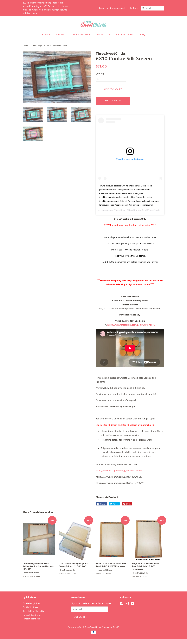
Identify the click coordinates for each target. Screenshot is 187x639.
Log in (102, 8)
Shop (60, 34)
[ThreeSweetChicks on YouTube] (132, 604)
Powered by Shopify (111, 627)
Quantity (100, 73)
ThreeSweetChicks (93, 627)
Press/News (81, 34)
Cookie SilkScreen (30, 607)
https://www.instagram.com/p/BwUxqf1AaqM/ (131, 324)
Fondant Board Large (32, 615)
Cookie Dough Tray (31, 603)
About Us (103, 34)
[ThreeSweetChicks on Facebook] (121, 604)
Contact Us (125, 34)
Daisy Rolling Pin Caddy (33, 611)
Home (45, 34)
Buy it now (112, 100)
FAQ (143, 34)
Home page (37, 46)
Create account (117, 8)
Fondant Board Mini (31, 618)
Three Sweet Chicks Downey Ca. (129, 210)
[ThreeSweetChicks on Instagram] (127, 604)
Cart (135, 8)
